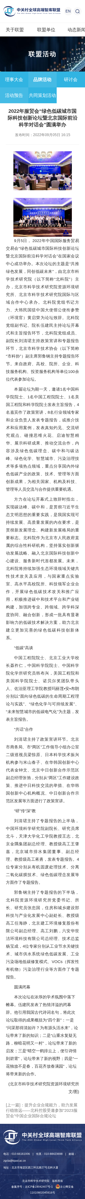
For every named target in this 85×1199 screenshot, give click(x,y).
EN (68, 11)
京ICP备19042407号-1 (39, 1186)
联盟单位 (46, 29)
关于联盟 (15, 29)
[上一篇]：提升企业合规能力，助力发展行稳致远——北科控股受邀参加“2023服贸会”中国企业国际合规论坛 (42, 1110)
